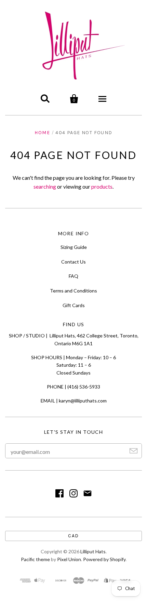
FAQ (73, 276)
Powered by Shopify (104, 559)
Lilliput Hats (93, 551)
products (101, 186)
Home (42, 133)
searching (45, 186)
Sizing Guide (74, 247)
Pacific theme (35, 559)
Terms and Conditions (73, 290)
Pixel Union (69, 559)
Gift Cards (74, 305)
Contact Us (73, 262)
